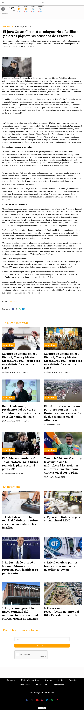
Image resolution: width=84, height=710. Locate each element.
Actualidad (8, 26)
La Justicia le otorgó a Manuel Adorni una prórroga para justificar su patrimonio (20, 568)
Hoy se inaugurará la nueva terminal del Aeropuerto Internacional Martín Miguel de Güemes (20, 613)
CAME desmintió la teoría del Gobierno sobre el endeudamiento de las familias (20, 522)
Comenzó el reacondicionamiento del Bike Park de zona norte (61, 611)
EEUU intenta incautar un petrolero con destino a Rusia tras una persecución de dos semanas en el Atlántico (62, 413)
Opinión (48, 680)
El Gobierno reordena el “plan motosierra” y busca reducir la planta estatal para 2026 (20, 463)
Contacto (11, 680)
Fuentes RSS (41, 684)
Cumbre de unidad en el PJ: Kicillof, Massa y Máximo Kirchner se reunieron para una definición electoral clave (21, 361)
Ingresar (60, 684)
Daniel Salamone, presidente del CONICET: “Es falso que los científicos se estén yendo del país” (21, 411)
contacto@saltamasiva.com (42, 692)
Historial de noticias (30, 680)
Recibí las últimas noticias (20, 630)
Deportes (73, 680)
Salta (60, 680)
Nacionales (25, 684)
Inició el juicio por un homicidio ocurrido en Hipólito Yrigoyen (60, 566)
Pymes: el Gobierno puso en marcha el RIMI (62, 518)
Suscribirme (42, 646)
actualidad (13, 301)
